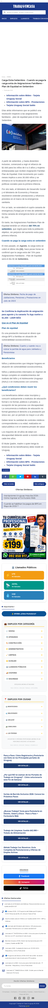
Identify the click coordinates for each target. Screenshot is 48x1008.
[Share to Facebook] (5, 477)
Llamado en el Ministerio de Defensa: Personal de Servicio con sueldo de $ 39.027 (25, 905)
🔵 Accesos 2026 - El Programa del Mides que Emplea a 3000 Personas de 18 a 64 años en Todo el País (23, 912)
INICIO (4, 18)
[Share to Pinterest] (27, 477)
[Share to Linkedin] (35, 477)
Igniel (27, 1006)
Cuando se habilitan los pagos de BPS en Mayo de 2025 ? (23, 505)
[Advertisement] (24, 48)
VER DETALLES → (24, 766)
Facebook (25, 876)
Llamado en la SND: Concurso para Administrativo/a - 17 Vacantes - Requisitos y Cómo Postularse (24, 964)
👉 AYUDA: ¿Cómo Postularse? (24, 614)
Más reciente (9, 484)
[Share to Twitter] (20, 477)
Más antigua (39, 484)
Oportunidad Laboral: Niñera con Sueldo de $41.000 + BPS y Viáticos (25, 920)
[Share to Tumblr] (42, 477)
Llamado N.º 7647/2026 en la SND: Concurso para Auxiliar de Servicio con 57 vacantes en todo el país (25, 935)
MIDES (6, 470)
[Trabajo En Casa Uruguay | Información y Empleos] (24, 6)
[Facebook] (15, 998)
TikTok (25, 888)
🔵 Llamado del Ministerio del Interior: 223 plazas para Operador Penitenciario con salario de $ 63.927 (23, 927)
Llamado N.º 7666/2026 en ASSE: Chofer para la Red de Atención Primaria (24, 971)
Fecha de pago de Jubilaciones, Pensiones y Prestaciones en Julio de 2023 (22, 297)
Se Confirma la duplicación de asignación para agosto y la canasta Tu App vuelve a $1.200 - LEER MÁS (22, 314)
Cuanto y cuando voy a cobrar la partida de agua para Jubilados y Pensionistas (22, 349)
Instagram (25, 882)
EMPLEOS (13, 18)
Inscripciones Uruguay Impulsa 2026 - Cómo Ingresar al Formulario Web (21, 497)
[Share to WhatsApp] (13, 477)
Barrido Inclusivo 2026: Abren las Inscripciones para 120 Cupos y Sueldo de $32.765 (23, 942)
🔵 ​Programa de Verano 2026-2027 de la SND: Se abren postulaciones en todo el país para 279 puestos (24, 957)
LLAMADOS (25, 18)
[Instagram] (28, 998)
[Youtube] (32, 998)
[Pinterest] (24, 998)
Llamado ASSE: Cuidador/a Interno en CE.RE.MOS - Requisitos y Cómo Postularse (22, 949)
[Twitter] (19, 998)
